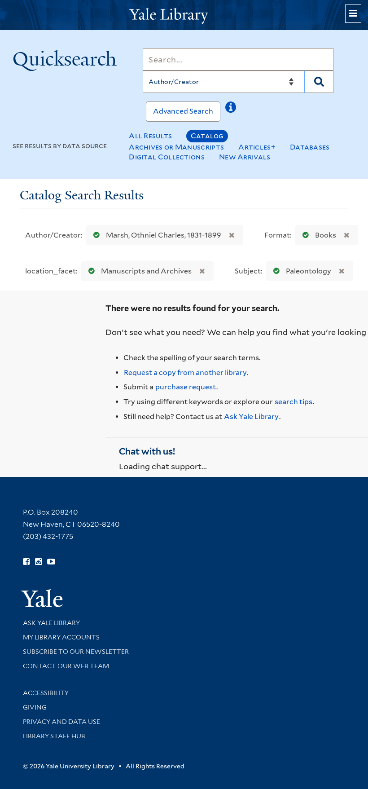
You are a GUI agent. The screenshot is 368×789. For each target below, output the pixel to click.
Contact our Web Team (66, 666)
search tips (293, 401)
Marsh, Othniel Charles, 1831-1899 (164, 235)
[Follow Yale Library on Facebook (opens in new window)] (26, 562)
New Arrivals (245, 157)
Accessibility (46, 692)
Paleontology (309, 271)
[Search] (318, 82)
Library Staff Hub (54, 736)
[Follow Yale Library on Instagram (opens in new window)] (38, 562)
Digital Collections (167, 157)
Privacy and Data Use (61, 721)
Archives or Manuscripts (176, 147)
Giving (35, 707)
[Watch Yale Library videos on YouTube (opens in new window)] (51, 562)
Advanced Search (183, 111)
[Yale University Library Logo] (184, 15)
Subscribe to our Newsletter (76, 651)
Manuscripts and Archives (146, 271)
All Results (150, 136)
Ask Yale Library (251, 416)
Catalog (207, 136)
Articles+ (257, 147)
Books (325, 235)
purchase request (185, 387)
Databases (310, 147)
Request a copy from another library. (186, 372)
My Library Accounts (61, 637)
